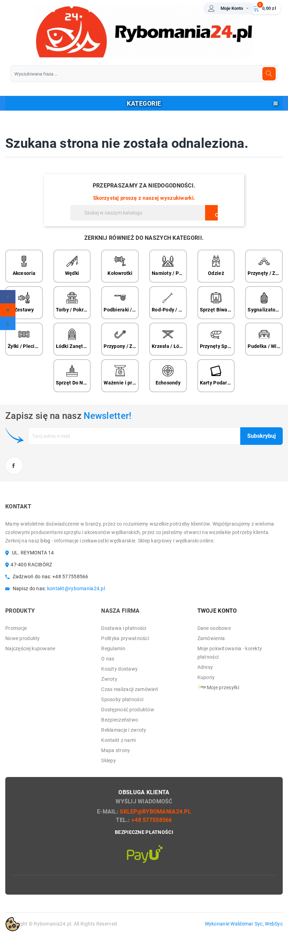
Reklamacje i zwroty (123, 730)
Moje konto (232, 8)
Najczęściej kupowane (30, 648)
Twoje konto (217, 610)
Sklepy (108, 760)
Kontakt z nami (118, 740)
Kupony (206, 677)
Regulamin (113, 648)
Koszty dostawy (119, 669)
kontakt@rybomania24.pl (76, 588)
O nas (107, 658)
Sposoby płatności (122, 699)
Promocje (16, 628)
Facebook (14, 465)
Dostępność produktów (127, 709)
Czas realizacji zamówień (129, 689)
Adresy (205, 667)
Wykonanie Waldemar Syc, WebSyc (244, 924)
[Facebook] (7, 296)
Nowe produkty (22, 638)
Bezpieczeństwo (119, 720)
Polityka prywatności (125, 638)
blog (45, 541)
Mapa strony (115, 750)
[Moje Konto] (7, 323)
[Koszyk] (7, 310)
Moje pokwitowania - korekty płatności (229, 653)
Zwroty (109, 679)
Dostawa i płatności (123, 628)
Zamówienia (211, 638)
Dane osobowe (214, 628)
